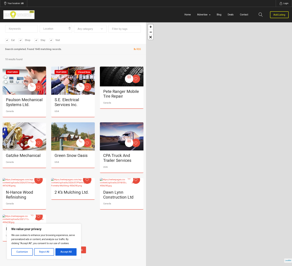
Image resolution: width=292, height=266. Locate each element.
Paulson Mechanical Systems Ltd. (24, 102)
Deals (231, 14)
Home (188, 14)
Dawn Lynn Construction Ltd (118, 194)
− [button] (151, 32)
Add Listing (279, 15)
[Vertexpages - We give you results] (46, 14)
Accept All (66, 252)
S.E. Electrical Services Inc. (67, 102)
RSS (139, 49)
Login (285, 3)
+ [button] (151, 27)
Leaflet (288, 260)
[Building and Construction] (129, 179)
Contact (244, 14)
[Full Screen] (150, 37)
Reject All (44, 252)
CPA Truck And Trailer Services (117, 158)
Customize (22, 252)
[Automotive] (129, 79)
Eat (13, 40)
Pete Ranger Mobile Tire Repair (121, 94)
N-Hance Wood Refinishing (19, 194)
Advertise (202, 14)
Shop (27, 40)
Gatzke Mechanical (23, 156)
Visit (57, 40)
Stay (42, 40)
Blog (219, 14)
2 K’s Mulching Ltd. (72, 192)
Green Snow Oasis (71, 156)
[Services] (32, 87)
